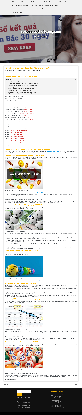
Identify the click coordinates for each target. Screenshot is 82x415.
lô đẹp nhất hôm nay (55, 400)
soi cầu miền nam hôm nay (47, 1)
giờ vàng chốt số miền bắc (56, 396)
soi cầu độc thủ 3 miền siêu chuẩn (33, 70)
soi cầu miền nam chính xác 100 (51, 5)
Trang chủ (13, 1)
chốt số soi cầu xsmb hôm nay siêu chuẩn (20, 5)
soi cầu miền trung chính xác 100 (36, 5)
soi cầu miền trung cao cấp (34, 1)
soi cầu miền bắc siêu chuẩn (60, 1)
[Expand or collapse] (75, 80)
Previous (6, 384)
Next (76, 384)
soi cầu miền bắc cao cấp (22, 1)
